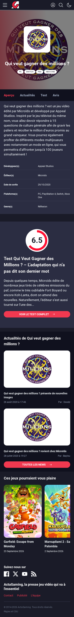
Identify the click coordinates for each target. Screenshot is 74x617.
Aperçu (9, 95)
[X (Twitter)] (15, 574)
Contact (8, 595)
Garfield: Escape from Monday (19, 544)
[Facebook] (6, 574)
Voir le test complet (34, 314)
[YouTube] (24, 574)
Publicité (22, 595)
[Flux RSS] (33, 574)
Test (44, 95)
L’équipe (35, 595)
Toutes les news (34, 464)
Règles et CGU (11, 611)
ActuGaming (15, 5)
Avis (56, 95)
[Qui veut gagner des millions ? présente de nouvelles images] (37, 369)
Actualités (27, 95)
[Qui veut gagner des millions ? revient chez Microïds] (37, 427)
